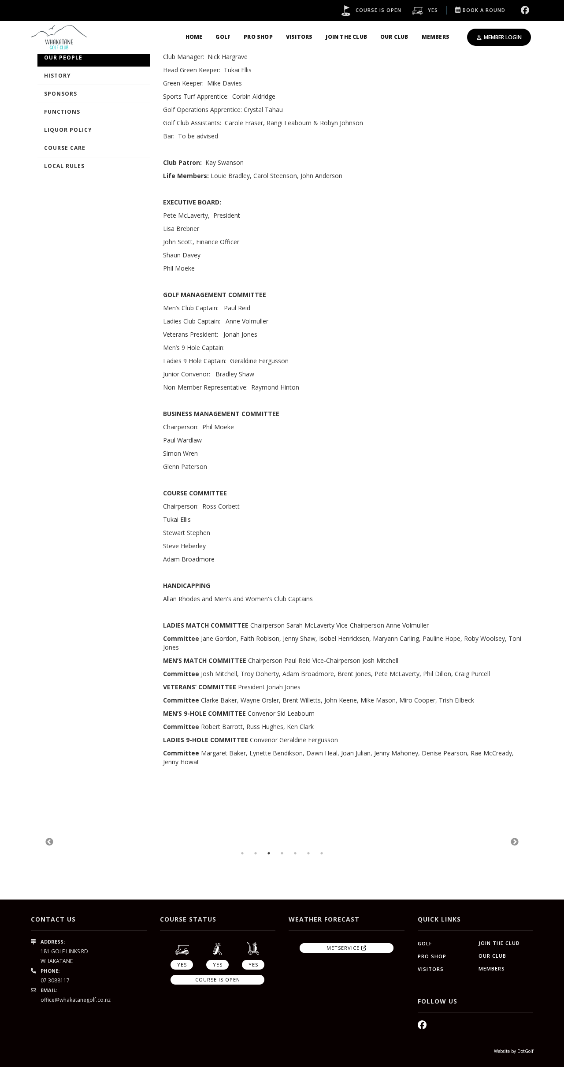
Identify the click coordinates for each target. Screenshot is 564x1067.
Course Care (64, 148)
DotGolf (525, 1051)
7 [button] (321, 853)
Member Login (503, 37)
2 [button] (255, 853)
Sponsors (60, 93)
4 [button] (282, 853)
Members (435, 37)
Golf (222, 37)
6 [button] (308, 853)
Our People (63, 57)
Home (194, 37)
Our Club (394, 37)
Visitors (299, 37)
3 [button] (268, 853)
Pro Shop (258, 37)
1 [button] (242, 853)
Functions (62, 111)
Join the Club (346, 37)
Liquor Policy (68, 130)
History (57, 75)
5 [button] (295, 853)
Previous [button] (49, 842)
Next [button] (514, 842)
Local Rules (64, 166)
